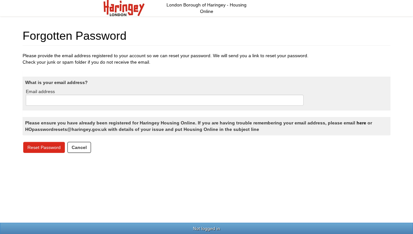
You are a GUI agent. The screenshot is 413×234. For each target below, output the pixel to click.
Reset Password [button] (44, 147)
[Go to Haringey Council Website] (124, 7)
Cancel (79, 147)
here (361, 122)
